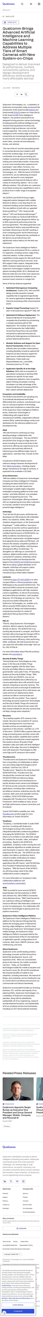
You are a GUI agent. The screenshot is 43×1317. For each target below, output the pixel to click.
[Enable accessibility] (4, 1313)
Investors (25, 1201)
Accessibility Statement (10, 1245)
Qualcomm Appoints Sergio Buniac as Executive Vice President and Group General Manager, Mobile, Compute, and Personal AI (17, 1112)
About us (25, 1193)
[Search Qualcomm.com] (22, 4)
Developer (6, 1208)
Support (5, 1197)
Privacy (15, 1241)
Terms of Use (7, 1241)
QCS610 (27, 562)
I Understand (18, 1311)
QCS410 (16, 562)
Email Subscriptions (29, 1212)
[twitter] (26, 94)
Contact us (6, 1204)
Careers (25, 1197)
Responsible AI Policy (26, 1245)
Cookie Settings (18, 1305)
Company (7, 1126)
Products (5, 1193)
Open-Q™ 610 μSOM (20, 580)
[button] (16, 1249)
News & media (27, 1204)
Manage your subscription (11, 1234)
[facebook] (17, 94)
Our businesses (27, 1208)
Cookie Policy (24, 1241)
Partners (5, 1201)
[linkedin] (21, 94)
